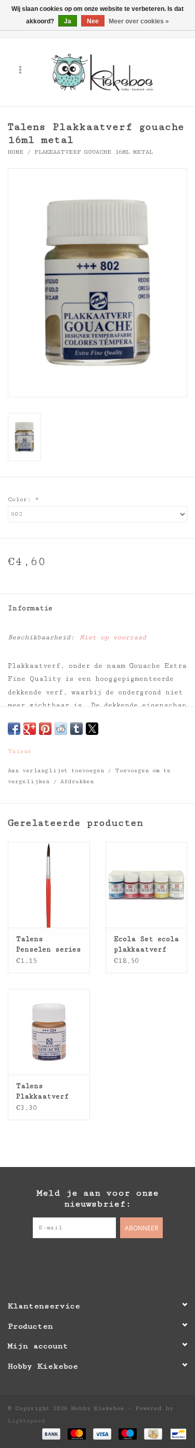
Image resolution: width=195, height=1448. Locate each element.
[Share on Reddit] (61, 728)
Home (15, 152)
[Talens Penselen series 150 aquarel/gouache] (49, 885)
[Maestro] (127, 1433)
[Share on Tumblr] (76, 728)
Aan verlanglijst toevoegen (58, 770)
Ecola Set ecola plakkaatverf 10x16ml (146, 945)
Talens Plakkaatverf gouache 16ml (42, 1092)
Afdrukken (77, 781)
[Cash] (152, 1433)
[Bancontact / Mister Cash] (176, 1433)
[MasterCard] (76, 1433)
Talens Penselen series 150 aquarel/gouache (49, 945)
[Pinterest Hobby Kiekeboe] (97, 1259)
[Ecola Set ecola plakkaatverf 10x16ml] (147, 885)
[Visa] (102, 1433)
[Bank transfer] (51, 1433)
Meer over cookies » (139, 21)
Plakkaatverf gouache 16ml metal (93, 152)
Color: (23, 499)
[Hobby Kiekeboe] (118, 72)
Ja (67, 21)
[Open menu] (20, 69)
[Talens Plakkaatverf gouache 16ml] (49, 1032)
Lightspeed (26, 1420)
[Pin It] (45, 728)
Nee (93, 21)
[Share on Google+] (29, 728)
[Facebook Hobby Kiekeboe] (77, 1259)
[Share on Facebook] (14, 728)
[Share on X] (92, 728)
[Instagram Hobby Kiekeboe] (118, 1259)
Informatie (30, 608)
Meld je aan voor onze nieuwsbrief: (97, 1198)
